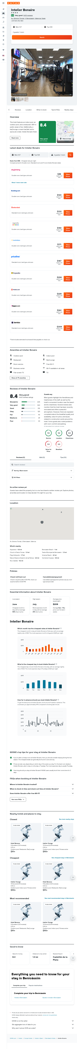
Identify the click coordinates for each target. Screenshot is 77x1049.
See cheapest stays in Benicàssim (63, 858)
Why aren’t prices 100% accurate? (24, 1028)
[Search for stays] (3, 13)
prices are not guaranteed (50, 1015)
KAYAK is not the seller (19, 1021)
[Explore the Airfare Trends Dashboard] (3, 32)
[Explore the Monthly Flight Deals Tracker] (3, 36)
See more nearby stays (66, 819)
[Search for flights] (3, 9)
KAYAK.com (13, 1038)
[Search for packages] (3, 22)
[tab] (20, 457)
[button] (3, 3)
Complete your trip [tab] (19, 985)
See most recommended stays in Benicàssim (59, 898)
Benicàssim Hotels (50, 1038)
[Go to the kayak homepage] (13, 3)
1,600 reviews (28, 15)
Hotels (20, 1038)
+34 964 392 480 (17, 21)
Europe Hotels (28, 1038)
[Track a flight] (3, 44)
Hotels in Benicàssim (20, 998)
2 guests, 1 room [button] (18, 32)
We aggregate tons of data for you (24, 1024)
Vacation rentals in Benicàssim (51, 998)
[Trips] (3, 50)
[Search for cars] (3, 18)
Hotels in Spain (39, 1038)
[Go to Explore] (3, 40)
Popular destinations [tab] (35, 985)
